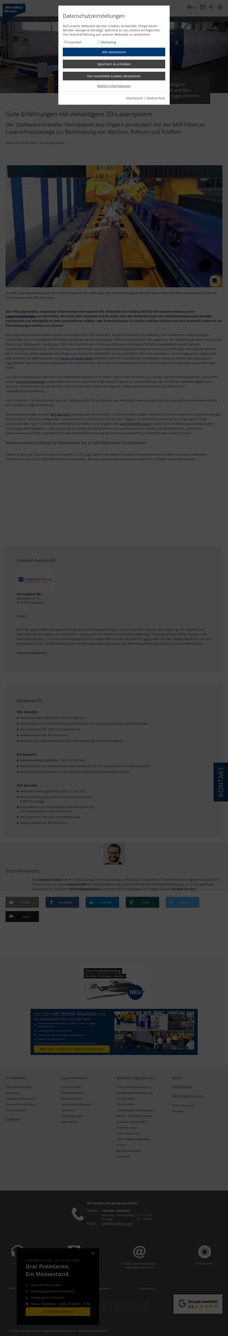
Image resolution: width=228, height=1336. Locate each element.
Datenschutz (156, 98)
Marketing (108, 42)
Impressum (134, 98)
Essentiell (74, 42)
